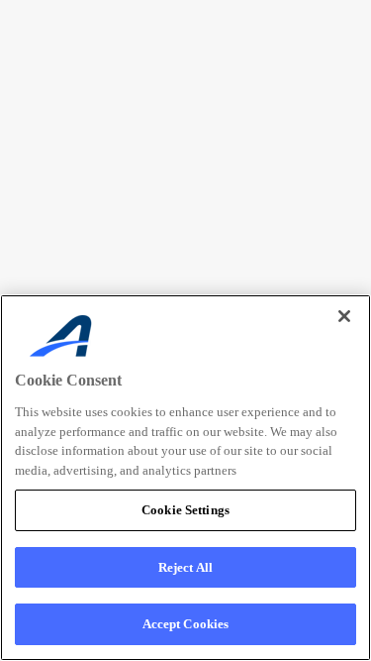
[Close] (344, 316)
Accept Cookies (186, 623)
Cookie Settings (185, 509)
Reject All (185, 567)
